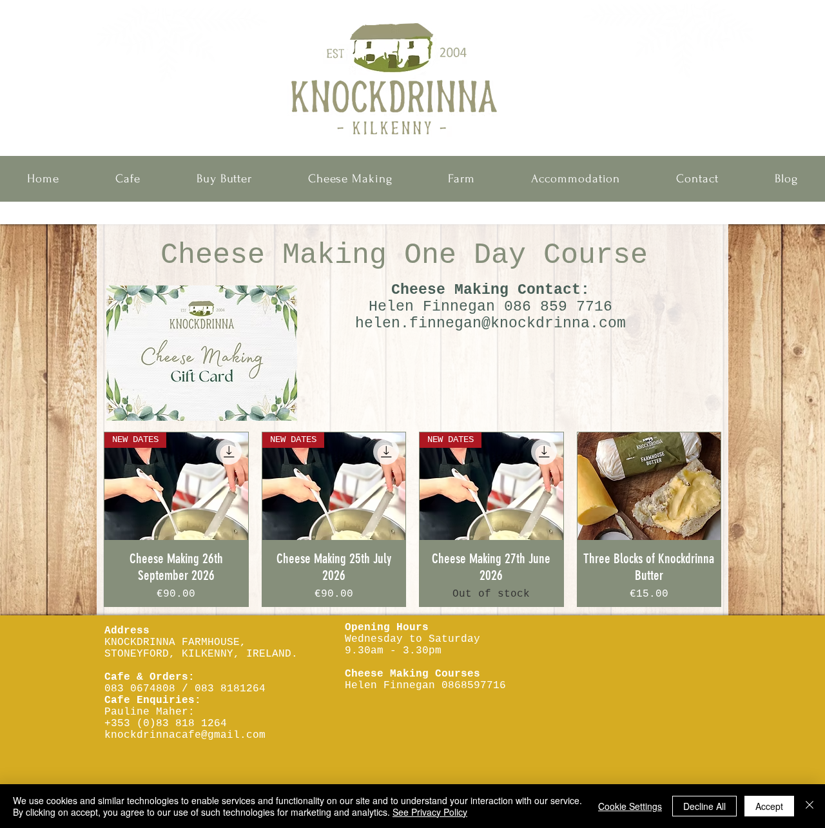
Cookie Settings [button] (630, 806)
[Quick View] (649, 486)
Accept (769, 806)
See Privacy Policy (430, 811)
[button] (128, 178)
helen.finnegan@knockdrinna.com (490, 323)
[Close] (809, 806)
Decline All (704, 806)
